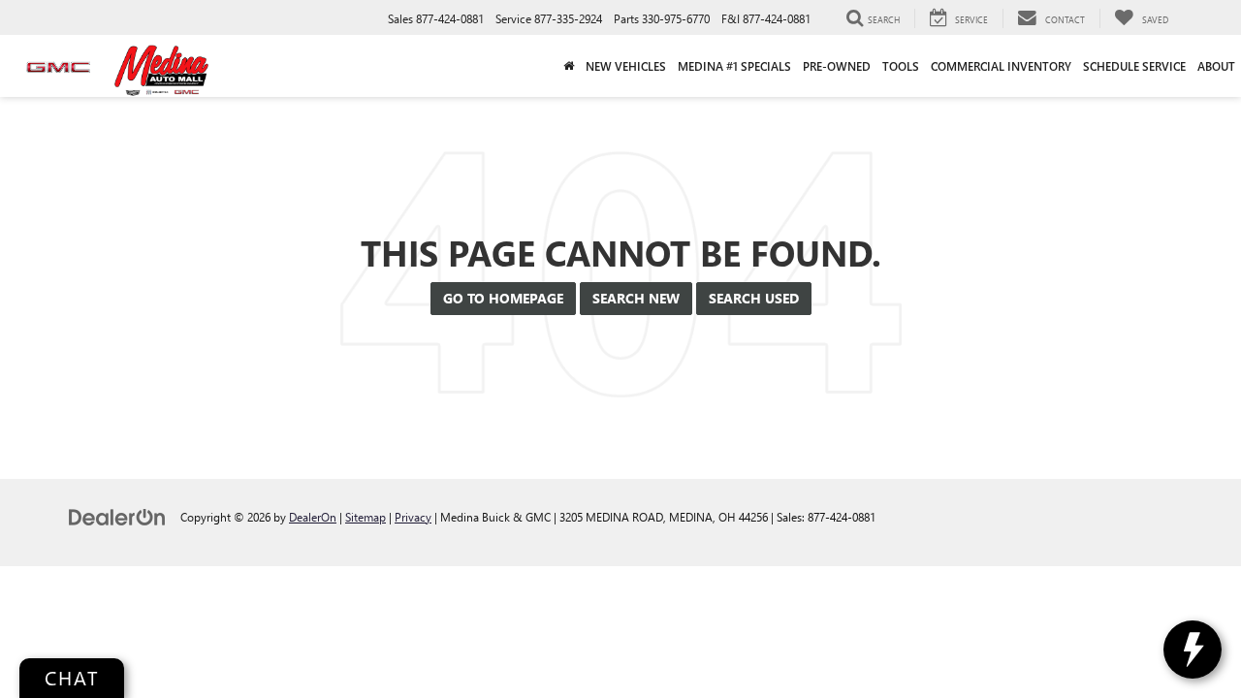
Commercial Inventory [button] (1001, 66)
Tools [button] (900, 66)
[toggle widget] (1192, 649)
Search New (636, 298)
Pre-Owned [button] (837, 66)
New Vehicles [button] (626, 66)
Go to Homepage (503, 298)
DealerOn (312, 516)
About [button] (1216, 66)
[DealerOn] (117, 516)
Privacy (413, 516)
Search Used (754, 298)
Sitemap (365, 516)
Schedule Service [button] (1134, 66)
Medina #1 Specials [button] (734, 66)
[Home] (568, 66)
